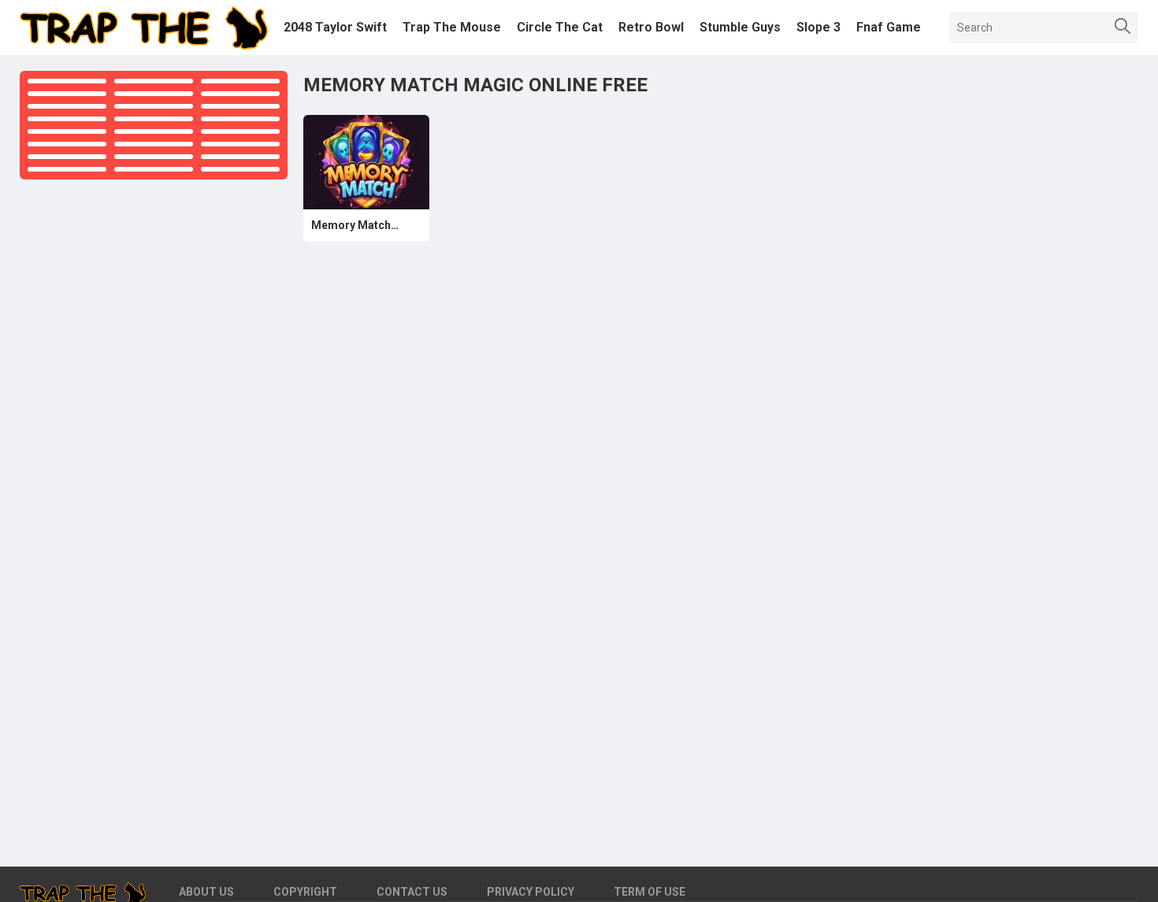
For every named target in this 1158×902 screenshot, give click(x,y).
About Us (206, 891)
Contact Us (412, 891)
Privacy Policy (530, 891)
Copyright (305, 891)
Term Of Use (649, 891)
